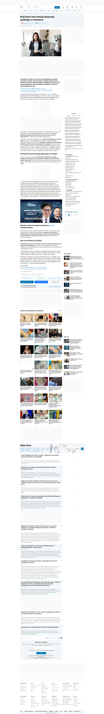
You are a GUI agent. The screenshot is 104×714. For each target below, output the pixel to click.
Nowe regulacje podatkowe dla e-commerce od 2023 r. (34, 267)
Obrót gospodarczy (23, 687)
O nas (21, 711)
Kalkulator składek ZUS (69, 169)
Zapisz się (41, 653)
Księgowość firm (23, 683)
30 (80, 214)
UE (48, 147)
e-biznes (38, 274)
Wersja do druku (28, 278)
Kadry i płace (22, 703)
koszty (31, 261)
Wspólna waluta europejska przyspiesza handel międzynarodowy (36, 90)
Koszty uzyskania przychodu (70, 198)
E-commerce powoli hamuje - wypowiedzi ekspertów (33, 269)
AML (63, 691)
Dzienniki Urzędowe (44, 700)
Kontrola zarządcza (69, 186)
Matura (32, 704)
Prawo (49, 10)
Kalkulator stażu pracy (56, 703)
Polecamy (66, 337)
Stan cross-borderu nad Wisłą (28, 91)
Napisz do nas (42, 278)
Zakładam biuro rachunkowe (67, 685)
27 (73, 214)
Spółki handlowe (68, 182)
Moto (62, 10)
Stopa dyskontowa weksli (70, 204)
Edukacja (74, 10)
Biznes (36, 10)
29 (78, 214)
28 (76, 214)
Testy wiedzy (33, 707)
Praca (42, 690)
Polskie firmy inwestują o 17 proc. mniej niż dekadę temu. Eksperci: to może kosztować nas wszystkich (73, 143)
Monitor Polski (43, 699)
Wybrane (79, 115)
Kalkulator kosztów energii (70, 166)
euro (42, 274)
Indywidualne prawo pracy (35, 685)
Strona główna (22, 13)
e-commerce (49, 94)
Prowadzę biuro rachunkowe (67, 686)
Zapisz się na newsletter (56, 278)
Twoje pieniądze (55, 10)
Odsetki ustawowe (66, 703)
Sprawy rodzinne (44, 685)
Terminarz (69, 212)
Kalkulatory (70, 155)
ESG (42, 451)
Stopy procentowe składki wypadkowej (72, 196)
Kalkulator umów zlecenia (70, 162)
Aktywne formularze (72, 179)
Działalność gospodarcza (70, 181)
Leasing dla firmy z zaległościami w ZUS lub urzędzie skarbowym (73, 146)
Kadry (31, 10)
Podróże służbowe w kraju (70, 199)
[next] (61, 638)
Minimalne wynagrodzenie (67, 699)
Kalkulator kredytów (69, 167)
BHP (31, 690)
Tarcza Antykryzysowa (35, 451)
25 (68, 214)
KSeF (79, 10)
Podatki (46, 449)
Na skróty (75, 696)
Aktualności (22, 448)
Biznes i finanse (54, 685)
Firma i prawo (67, 253)
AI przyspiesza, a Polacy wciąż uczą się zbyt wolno (73, 149)
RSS (61, 711)
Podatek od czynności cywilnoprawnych (73, 201)
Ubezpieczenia (33, 687)
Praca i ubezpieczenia (36, 449)
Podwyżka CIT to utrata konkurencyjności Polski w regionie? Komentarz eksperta (73, 121)
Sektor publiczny (42, 10)
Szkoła (32, 699)
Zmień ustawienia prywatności (41, 711)
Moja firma (28, 13)
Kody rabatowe (75, 700)
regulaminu (41, 650)
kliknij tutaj (47, 658)
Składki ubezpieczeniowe (67, 700)
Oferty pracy (75, 705)
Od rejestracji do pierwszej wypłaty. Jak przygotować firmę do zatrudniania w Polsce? (72, 137)
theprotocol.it (75, 704)
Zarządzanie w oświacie (35, 703)
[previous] (46, 638)
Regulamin (51, 711)
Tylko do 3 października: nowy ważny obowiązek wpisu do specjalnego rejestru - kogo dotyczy (73, 134)
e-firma (28, 274)
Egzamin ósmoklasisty (34, 705)
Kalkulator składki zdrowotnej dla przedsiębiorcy (71, 157)
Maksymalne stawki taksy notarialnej (72, 202)
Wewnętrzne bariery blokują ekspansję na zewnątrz (33, 88)
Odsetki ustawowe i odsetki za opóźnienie (73, 191)
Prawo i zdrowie (44, 692)
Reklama (70, 711)
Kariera (56, 711)
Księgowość (25, 10)
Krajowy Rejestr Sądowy (70, 187)
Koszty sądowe (68, 184)
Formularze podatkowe (77, 703)
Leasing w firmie (49, 448)
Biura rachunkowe (66, 683)
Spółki (35, 448)
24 (66, 214)
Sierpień (76, 212)
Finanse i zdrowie (55, 691)
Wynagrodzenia (33, 686)
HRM (32, 691)
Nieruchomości (68, 10)
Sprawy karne (43, 686)
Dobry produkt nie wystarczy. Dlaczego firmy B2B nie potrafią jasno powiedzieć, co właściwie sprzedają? (73, 128)
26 (71, 214)
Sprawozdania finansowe (67, 690)
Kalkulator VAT (54, 700)
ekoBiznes (22, 451)
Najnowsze (74, 115)
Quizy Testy (67, 206)
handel (51, 225)
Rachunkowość (23, 686)
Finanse (43, 448)
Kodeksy (42, 704)
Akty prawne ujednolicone (45, 703)
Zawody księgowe (23, 690)
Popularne (68, 115)
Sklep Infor (43, 691)
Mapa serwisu (77, 711)
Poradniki (35, 13)
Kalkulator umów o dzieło (70, 164)
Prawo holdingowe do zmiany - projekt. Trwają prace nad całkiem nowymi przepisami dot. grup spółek (72, 118)
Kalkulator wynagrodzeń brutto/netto (72, 161)
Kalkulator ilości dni (69, 175)
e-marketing (33, 274)
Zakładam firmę (29, 448)
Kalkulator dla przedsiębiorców (71, 159)
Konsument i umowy (44, 687)
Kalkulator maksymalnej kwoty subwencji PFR (73, 173)
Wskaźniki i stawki (66, 696)
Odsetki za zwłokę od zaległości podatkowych (71, 194)
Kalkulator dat (68, 177)
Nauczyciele (33, 700)
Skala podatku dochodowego (67, 704)
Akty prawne (43, 696)
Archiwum (74, 699)
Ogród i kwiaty (75, 690)
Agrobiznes (52, 449)
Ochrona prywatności (28, 711)
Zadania (21, 700)
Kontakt (65, 711)
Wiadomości (75, 685)
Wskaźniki (69, 190)
